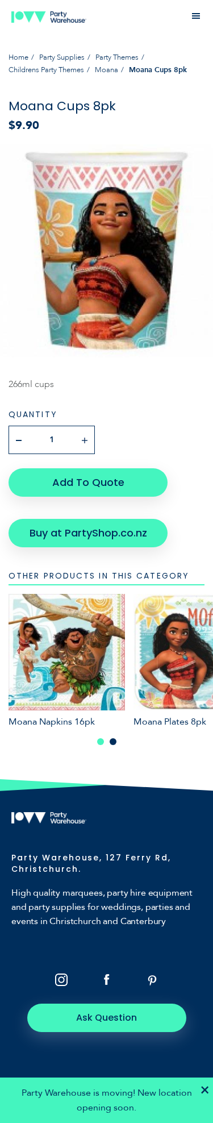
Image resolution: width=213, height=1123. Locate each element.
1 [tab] (100, 741)
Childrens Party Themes (46, 70)
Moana (106, 70)
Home (18, 57)
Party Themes (117, 57)
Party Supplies (62, 57)
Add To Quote (88, 482)
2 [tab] (113, 741)
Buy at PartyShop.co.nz (88, 533)
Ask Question (106, 1017)
